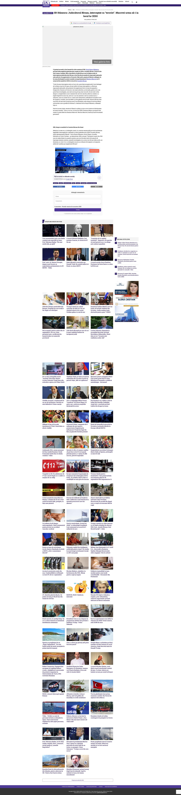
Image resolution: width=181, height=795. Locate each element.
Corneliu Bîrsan (82, 81)
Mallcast (92, 3)
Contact (101, 786)
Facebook (60, 186)
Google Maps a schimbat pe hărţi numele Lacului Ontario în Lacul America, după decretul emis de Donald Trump (101, 645)
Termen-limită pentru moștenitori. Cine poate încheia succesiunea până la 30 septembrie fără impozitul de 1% (101, 476)
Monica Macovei (92, 79)
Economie (83, 1)
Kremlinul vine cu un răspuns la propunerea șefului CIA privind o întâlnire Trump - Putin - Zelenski (77, 621)
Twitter (79, 186)
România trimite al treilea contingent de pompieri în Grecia (102, 717)
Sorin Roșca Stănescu (92, 69)
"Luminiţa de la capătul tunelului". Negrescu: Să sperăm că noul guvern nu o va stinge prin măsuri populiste (101, 241)
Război (67, 1)
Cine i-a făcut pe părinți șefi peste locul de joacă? (78, 643)
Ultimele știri (54, 1)
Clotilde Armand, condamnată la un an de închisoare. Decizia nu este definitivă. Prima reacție (53, 402)
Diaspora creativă (92, 1)
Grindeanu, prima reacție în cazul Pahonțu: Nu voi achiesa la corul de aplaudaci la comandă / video (127, 268)
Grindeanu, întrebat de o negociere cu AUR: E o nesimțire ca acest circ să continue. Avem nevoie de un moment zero (128, 253)
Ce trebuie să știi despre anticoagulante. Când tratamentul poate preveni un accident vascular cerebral (53, 526)
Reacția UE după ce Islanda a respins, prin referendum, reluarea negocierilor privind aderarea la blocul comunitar (100, 597)
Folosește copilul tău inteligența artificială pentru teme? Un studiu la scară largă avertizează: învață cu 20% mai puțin (78, 550)
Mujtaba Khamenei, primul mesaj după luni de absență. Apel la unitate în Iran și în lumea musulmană (78, 772)
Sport (78, 3)
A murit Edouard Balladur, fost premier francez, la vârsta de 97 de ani (77, 240)
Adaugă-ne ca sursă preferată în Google (82, 23)
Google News (69, 179)
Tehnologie (85, 3)
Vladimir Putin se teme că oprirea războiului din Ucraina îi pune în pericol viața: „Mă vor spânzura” (78, 378)
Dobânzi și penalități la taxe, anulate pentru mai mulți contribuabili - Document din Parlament (100, 573)
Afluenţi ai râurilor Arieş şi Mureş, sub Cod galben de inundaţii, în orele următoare (76, 695)
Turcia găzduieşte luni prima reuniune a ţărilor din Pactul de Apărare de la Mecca (101, 695)
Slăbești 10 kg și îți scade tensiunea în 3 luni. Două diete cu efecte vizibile (53, 426)
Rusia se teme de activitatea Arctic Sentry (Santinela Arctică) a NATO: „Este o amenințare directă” (53, 550)
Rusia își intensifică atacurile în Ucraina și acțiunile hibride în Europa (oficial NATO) (101, 426)
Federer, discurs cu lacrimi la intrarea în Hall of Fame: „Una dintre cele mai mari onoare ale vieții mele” (77, 718)
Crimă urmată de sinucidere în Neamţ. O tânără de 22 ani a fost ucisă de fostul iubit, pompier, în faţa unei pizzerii (53, 500)
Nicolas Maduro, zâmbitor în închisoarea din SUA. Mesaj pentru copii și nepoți (76, 573)
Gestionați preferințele (91, 786)
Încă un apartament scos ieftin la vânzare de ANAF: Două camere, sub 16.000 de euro (102, 620)
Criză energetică (74, 1)
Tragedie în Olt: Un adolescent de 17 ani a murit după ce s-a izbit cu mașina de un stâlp (53, 475)
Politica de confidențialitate (68, 786)
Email (97, 186)
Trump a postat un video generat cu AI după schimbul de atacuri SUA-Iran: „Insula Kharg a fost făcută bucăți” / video (101, 526)
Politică (61, 1)
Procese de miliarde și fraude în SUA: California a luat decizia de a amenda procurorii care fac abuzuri (78, 500)
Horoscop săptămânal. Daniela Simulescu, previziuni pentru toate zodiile (127, 261)
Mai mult (99, 3)
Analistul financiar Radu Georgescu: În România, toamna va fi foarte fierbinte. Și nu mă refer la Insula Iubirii (77, 669)
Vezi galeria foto (102, 61)
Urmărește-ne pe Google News (103, 23)
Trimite (78, 209)
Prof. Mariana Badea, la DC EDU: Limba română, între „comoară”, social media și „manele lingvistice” (53, 744)
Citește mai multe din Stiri (78, 780)
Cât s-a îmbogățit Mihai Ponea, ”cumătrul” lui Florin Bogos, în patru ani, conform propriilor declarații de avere (77, 403)
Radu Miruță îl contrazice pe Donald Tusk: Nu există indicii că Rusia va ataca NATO (78, 264)
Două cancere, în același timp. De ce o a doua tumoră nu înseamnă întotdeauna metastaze (53, 620)
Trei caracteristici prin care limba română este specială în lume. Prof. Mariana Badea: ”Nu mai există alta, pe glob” (53, 241)
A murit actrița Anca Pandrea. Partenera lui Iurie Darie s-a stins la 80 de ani (102, 264)
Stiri (73, 9)
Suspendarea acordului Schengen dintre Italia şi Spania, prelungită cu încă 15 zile (102, 452)
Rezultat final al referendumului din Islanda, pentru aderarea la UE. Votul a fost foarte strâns (53, 771)
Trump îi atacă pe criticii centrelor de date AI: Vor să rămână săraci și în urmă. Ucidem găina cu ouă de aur (76, 309)
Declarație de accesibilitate (111, 786)
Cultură (127, 1)
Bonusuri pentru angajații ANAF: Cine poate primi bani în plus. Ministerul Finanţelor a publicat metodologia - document (101, 379)
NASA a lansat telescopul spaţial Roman (53, 695)
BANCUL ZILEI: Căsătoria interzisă (75, 596)
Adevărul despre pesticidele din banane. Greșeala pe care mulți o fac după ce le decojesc (53, 308)
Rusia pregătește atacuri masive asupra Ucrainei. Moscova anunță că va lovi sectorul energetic (101, 744)
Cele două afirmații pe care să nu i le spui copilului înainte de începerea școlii (78, 332)
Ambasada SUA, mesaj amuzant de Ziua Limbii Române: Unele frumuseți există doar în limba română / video (53, 452)
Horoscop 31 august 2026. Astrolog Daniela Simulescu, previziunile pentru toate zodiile (80, 5)
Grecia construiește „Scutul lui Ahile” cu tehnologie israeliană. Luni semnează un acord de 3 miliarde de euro (77, 526)
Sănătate (121, 1)
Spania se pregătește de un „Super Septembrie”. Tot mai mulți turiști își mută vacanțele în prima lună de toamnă (53, 645)
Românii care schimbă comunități (108, 1)
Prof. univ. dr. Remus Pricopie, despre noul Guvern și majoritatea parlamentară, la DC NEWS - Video (53, 265)
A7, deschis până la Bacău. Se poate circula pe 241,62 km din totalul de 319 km (52, 596)
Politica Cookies (80, 786)
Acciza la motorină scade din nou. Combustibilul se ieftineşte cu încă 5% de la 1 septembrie (52, 573)
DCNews (46, 4)
